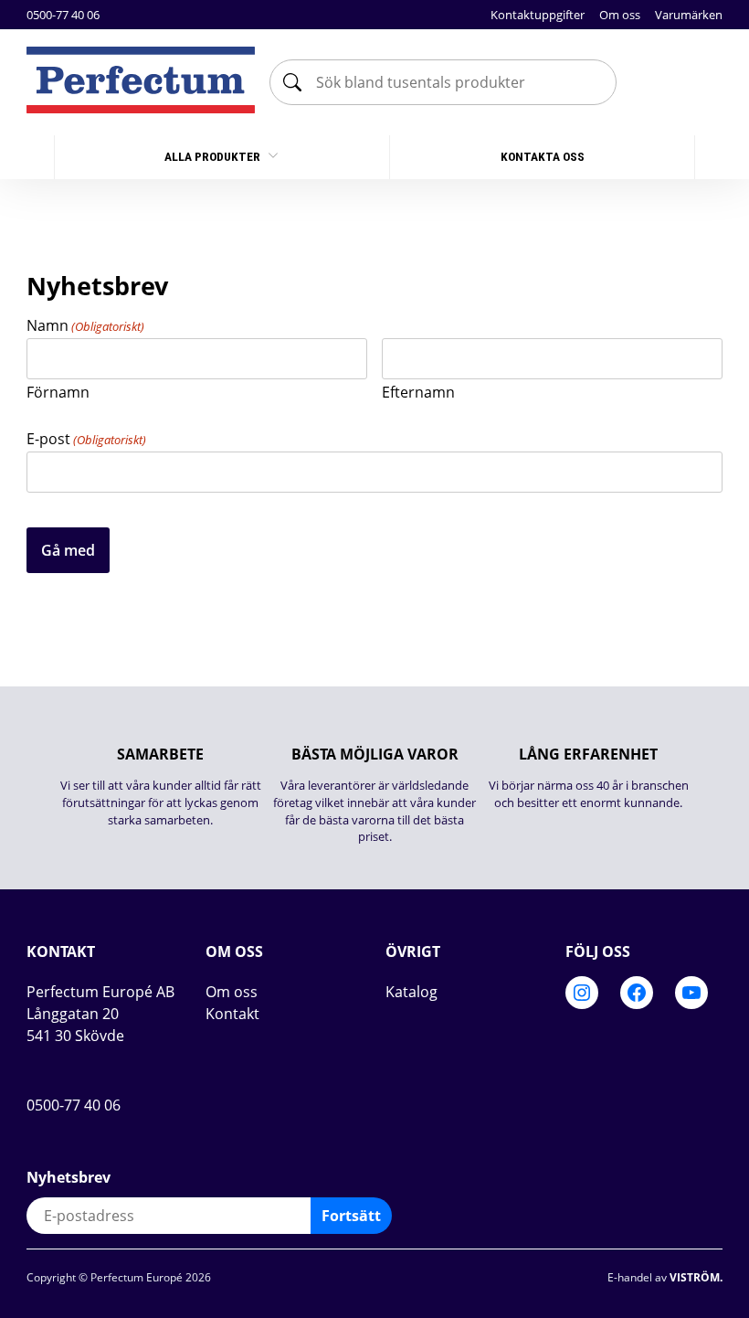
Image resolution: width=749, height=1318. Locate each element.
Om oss (619, 14)
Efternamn (418, 391)
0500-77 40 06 (63, 14)
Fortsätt (351, 1216)
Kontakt (232, 1014)
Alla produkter (213, 157)
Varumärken (689, 14)
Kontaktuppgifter (538, 14)
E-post (86, 439)
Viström (695, 1277)
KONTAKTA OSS (543, 157)
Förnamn (58, 391)
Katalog (411, 992)
